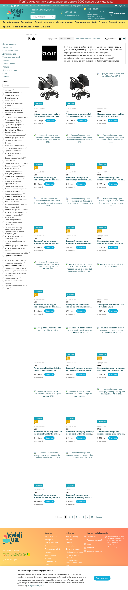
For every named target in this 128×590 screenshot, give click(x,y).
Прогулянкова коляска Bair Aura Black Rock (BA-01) (110, 115)
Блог (68, 565)
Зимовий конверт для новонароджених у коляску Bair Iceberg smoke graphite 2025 (79, 498)
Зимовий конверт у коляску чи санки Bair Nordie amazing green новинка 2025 (80, 370)
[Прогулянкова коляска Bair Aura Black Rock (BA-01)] (111, 86)
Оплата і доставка (44, 6)
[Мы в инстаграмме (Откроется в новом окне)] (12, 6)
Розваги (103, 22)
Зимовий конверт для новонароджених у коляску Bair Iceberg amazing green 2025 (47, 498)
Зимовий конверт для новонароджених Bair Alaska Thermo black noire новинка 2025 (111, 180)
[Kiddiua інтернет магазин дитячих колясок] (12, 538)
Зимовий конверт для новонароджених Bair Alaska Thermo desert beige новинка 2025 (111, 244)
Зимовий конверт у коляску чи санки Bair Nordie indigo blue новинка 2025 (80, 434)
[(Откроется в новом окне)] (18, 6)
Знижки (45, 27)
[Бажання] (116, 6)
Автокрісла (26, 22)
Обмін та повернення (61, 6)
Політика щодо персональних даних (74, 561)
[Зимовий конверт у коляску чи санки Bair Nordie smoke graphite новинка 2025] (111, 341)
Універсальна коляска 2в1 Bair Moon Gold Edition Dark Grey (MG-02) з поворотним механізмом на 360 (47, 117)
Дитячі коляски (10, 22)
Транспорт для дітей (86, 22)
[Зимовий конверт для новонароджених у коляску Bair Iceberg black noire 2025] (111, 404)
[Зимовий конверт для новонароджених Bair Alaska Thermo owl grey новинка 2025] (80, 213)
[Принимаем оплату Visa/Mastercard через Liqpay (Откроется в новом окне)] (6, 554)
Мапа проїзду (112, 547)
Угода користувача (36, 585)
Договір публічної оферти (80, 6)
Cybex (36, 27)
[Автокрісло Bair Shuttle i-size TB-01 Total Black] (111, 277)
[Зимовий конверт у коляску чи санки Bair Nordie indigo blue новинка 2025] (80, 404)
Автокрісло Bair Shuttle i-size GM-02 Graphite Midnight (47, 369)
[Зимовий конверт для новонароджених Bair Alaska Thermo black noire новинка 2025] (111, 150)
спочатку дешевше (83, 38)
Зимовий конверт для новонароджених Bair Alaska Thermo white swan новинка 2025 (47, 180)
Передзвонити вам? (71, 15)
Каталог (25, 6)
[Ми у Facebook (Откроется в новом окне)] (15, 6)
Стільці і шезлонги (44, 22)
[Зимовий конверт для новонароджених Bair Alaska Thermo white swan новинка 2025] (48, 150)
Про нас (33, 6)
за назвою (97, 38)
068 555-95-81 (71, 12)
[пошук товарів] (54, 17)
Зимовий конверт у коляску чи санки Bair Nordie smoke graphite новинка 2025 (111, 370)
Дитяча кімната (64, 22)
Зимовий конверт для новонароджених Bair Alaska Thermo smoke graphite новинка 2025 (47, 244)
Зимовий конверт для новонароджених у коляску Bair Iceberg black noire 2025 (111, 434)
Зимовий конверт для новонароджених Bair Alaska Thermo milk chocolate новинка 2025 (79, 180)
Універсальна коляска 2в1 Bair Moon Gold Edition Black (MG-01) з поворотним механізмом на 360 (79, 117)
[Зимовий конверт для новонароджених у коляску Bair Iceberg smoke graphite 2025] (80, 468)
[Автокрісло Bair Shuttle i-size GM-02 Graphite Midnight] (48, 341)
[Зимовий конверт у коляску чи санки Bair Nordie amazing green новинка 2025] (80, 341)
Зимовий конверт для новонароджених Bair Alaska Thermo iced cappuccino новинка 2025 (47, 307)
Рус (7, 5)
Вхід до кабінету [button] (72, 536)
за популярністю (66, 38)
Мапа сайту (70, 546)
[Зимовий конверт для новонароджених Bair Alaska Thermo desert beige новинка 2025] (111, 213)
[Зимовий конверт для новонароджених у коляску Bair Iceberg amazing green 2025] (48, 468)
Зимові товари (117, 22)
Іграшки (6, 27)
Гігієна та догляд (22, 27)
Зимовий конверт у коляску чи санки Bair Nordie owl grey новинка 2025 (48, 434)
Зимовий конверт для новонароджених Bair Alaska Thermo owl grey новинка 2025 (79, 244)
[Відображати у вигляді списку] (123, 38)
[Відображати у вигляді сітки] (120, 38)
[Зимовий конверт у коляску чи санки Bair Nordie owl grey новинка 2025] (48, 404)
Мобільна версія (11, 560)
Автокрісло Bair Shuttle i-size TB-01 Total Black (110, 305)
